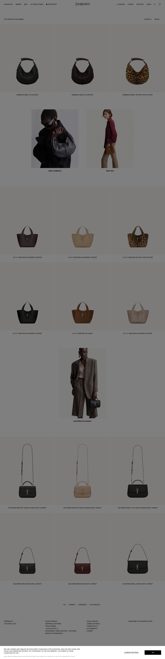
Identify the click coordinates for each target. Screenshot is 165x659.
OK (153, 652)
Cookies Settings (131, 652)
